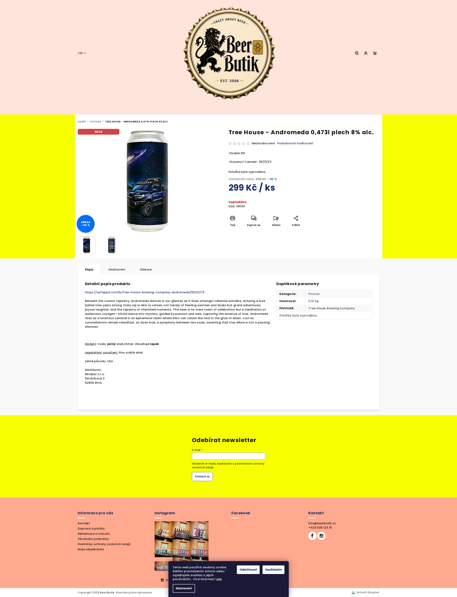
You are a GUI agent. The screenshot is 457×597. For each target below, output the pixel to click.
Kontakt (84, 523)
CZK (80, 53)
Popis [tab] (89, 269)
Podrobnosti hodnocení (295, 143)
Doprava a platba (91, 528)
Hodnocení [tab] (117, 269)
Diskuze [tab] (146, 269)
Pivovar (314, 294)
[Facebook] (312, 536)
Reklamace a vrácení (94, 534)
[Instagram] (321, 536)
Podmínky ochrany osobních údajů (104, 544)
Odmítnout (248, 570)
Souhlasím (273, 570)
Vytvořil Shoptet (367, 592)
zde (219, 579)
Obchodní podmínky (93, 539)
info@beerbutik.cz (322, 523)
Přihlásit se (202, 476)
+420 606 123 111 (320, 528)
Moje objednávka (91, 549)
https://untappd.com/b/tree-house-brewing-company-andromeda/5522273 (145, 292)
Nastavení (184, 588)
